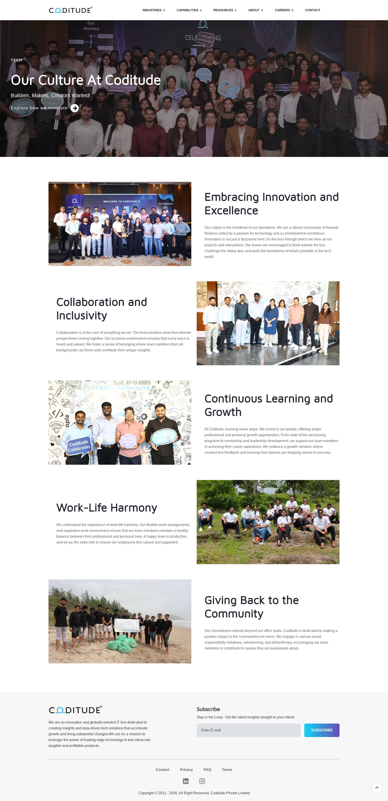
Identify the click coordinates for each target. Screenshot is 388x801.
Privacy (186, 770)
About (254, 10)
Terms (227, 770)
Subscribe (322, 730)
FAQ (207, 770)
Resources (223, 10)
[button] (377, 787)
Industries (152, 10)
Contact (312, 10)
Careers (282, 10)
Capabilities (187, 10)
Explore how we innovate (39, 108)
